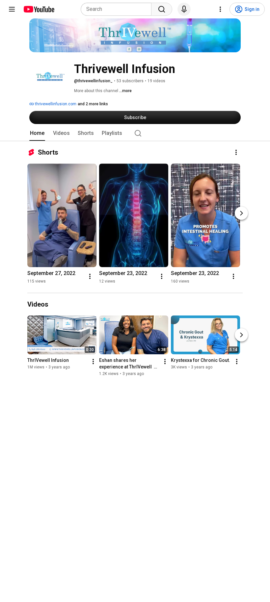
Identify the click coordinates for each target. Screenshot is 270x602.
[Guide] (12, 9)
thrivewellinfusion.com (55, 104)
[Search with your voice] (184, 9)
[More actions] (236, 152)
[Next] (241, 213)
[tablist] (135, 133)
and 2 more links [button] (93, 104)
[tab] (37, 133)
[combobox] (118, 9)
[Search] (161, 9)
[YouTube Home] (38, 9)
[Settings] (220, 9)
